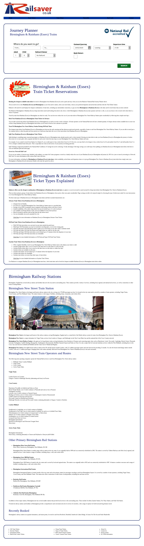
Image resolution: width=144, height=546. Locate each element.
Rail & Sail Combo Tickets (17, 534)
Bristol (123, 341)
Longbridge (20, 409)
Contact (131, 18)
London (54, 338)
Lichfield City (40, 411)
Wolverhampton (13, 413)
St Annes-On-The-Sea (92, 514)
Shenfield (68, 514)
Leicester (11, 343)
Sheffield (56, 343)
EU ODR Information (107, 534)
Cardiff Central (13, 396)
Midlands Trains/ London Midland (22, 362)
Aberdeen (69, 341)
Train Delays (60, 18)
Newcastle (111, 341)
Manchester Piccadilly (14, 388)
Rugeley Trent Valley (33, 414)
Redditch (32, 344)
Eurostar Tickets (14, 531)
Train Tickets (32, 18)
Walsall (48, 344)
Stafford (25, 388)
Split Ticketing (13, 147)
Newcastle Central (13, 398)
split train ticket (23, 148)
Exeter (127, 341)
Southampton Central (40, 395)
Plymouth (132, 341)
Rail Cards (110, 18)
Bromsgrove (19, 421)
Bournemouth (49, 343)
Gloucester (22, 396)
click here (129, 147)
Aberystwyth (45, 434)
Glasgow (59, 338)
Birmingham (37, 261)
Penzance (76, 341)
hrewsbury (12, 434)
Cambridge (118, 341)
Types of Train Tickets (61, 531)
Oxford (17, 395)
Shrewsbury (43, 413)
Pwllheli (52, 434)
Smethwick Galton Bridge (78, 514)
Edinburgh (67, 338)
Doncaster (31, 398)
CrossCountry (13, 383)
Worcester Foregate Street (32, 421)
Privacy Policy (105, 532)
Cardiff (23, 343)
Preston (47, 378)
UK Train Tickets (14, 529)
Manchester (101, 341)
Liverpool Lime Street (14, 418)
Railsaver (13, 261)
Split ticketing (12, 137)
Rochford (62, 514)
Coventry (21, 376)
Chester (31, 434)
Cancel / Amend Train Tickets (63, 534)
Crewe (24, 418)
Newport (29, 396)
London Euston (13, 376)
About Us (103, 529)
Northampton (12, 416)
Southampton (41, 343)
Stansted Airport (63, 343)
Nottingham (17, 343)
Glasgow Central (13, 378)
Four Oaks (20, 411)
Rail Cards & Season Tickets (63, 532)
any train (39, 225)
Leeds (106, 341)
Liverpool (32, 413)
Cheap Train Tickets (60, 529)
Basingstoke (34, 343)
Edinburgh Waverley (25, 378)
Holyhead (38, 434)
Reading (28, 343)
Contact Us (104, 531)
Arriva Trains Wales (18, 367)
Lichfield (24, 344)
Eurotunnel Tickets (15, 532)
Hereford (11, 421)
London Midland (14, 405)
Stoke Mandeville (105, 514)
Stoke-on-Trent (74, 343)
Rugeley (55, 344)
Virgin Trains (40, 338)
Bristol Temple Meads (14, 390)
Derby (19, 391)
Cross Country (105, 338)
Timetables (86, 18)
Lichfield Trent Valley (55, 411)
